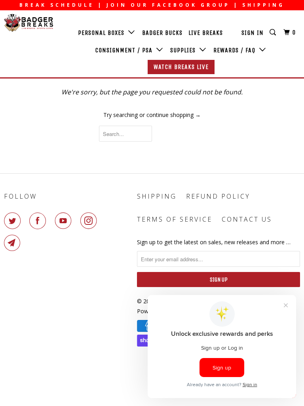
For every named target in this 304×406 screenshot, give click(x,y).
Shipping (157, 196)
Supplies (185, 50)
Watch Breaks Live (181, 67)
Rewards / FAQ (236, 50)
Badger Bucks (162, 32)
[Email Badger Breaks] (14, 243)
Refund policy (218, 196)
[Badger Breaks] (28, 23)
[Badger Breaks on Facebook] (39, 221)
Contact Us (247, 219)
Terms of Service (174, 219)
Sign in (252, 32)
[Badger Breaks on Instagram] (90, 221)
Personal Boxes (103, 32)
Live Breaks (205, 32)
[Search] (273, 32)
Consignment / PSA (125, 50)
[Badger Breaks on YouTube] (65, 221)
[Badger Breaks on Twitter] (14, 221)
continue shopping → (173, 115)
